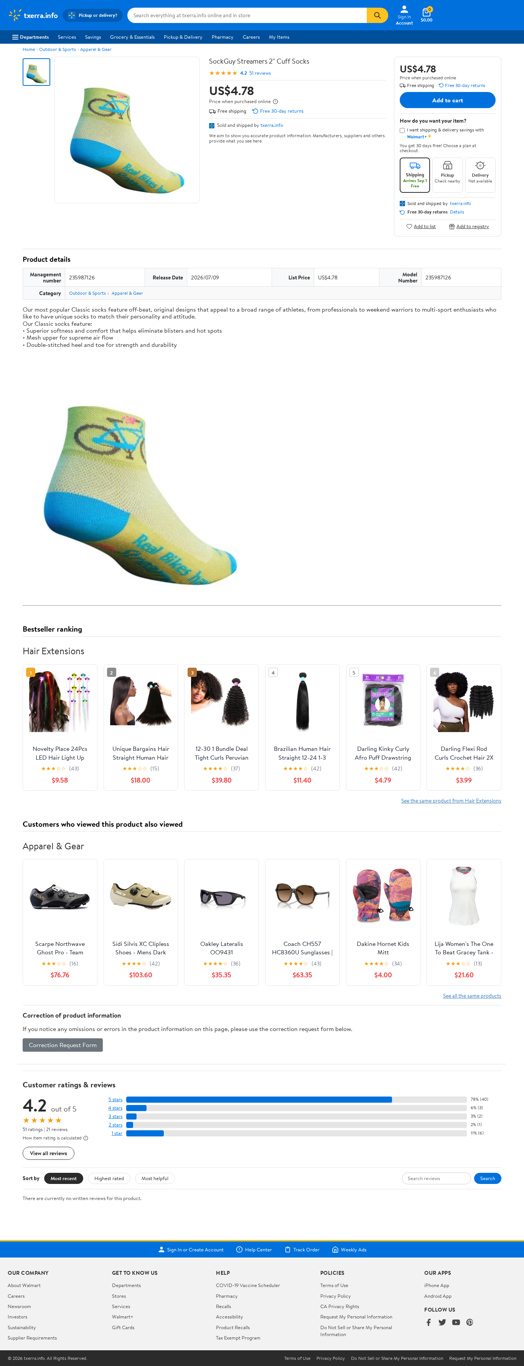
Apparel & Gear (96, 49)
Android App (437, 1295)
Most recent (64, 1178)
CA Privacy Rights (339, 1306)
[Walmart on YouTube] (456, 1323)
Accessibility (229, 1316)
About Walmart (24, 1285)
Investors (17, 1316)
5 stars (115, 1099)
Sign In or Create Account (195, 1249)
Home (29, 49)
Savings (93, 36)
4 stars (115, 1108)
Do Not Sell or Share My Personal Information (397, 1358)
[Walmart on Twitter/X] (442, 1323)
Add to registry (472, 226)
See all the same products (472, 995)
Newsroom (19, 1306)
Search (487, 1178)
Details (457, 212)
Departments (34, 36)
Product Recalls (233, 1327)
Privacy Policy (335, 1295)
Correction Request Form (63, 1045)
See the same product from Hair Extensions (451, 800)
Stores (119, 1295)
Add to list (425, 226)
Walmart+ (122, 1316)
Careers (251, 36)
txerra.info (271, 124)
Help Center (258, 1249)
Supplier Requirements (32, 1337)
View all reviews (48, 1153)
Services (67, 36)
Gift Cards (123, 1327)
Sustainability (22, 1327)
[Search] (377, 15)
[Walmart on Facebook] (428, 1323)
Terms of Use (334, 1285)
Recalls (223, 1306)
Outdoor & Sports (57, 49)
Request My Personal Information (356, 1316)
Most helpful (155, 1178)
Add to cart (447, 100)
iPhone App (436, 1285)
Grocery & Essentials (132, 36)
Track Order (306, 1249)
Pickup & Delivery (183, 36)
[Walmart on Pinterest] (470, 1323)
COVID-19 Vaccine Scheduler (248, 1285)
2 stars (115, 1125)
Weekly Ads (353, 1249)
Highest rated (109, 1178)
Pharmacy (223, 36)
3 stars (115, 1116)
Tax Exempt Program (238, 1337)
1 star (117, 1133)
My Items (279, 36)
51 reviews (260, 73)
